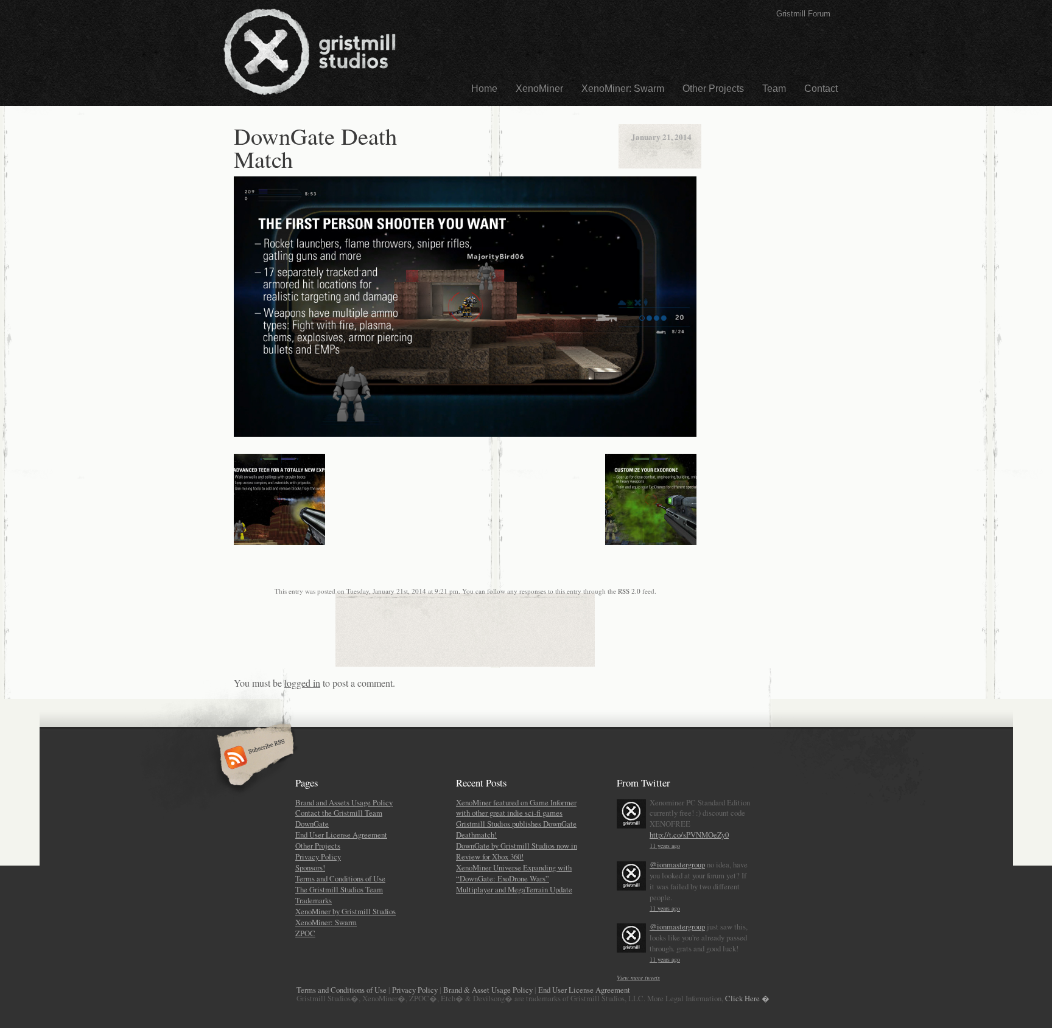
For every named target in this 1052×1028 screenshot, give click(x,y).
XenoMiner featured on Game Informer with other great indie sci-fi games (516, 808)
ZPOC (305, 933)
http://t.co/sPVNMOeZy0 (689, 834)
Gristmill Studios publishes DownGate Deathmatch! (516, 829)
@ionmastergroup (677, 864)
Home (484, 88)
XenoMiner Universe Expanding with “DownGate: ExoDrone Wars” (514, 873)
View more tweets (638, 977)
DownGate (312, 823)
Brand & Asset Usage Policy (488, 989)
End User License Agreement (341, 834)
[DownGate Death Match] (465, 433)
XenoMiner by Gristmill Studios (345, 911)
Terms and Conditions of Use (340, 878)
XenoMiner (539, 88)
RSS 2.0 (629, 591)
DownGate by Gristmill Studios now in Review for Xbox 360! (516, 851)
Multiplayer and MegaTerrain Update (514, 889)
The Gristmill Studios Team (339, 889)
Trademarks (313, 900)
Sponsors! (310, 867)
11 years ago (665, 845)
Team (774, 88)
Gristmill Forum (803, 13)
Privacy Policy (318, 856)
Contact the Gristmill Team (338, 812)
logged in (302, 682)
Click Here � (747, 998)
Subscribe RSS (253, 758)
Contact (821, 88)
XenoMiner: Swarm (622, 88)
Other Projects (713, 88)
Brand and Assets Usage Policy (344, 802)
